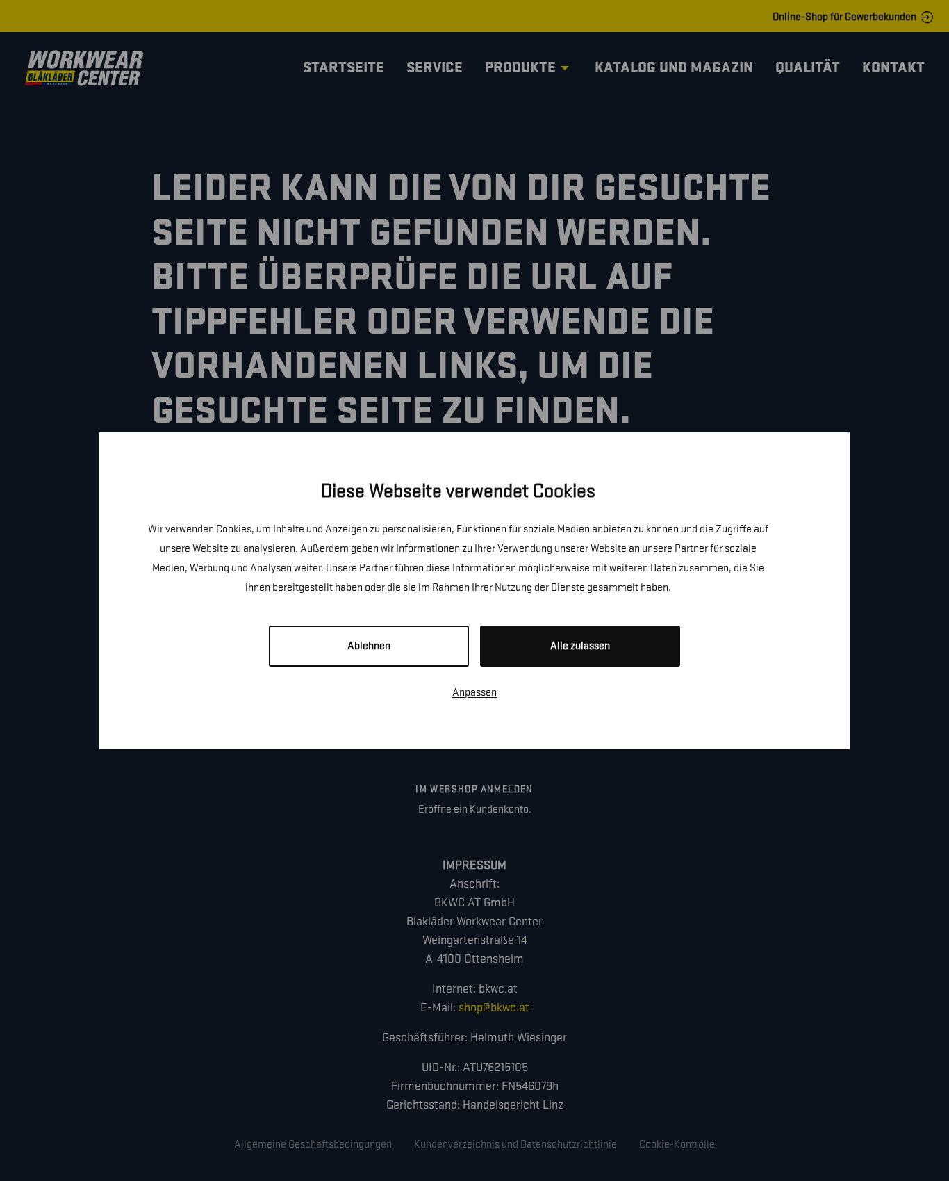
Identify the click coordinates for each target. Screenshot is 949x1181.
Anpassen (474, 692)
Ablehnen (368, 646)
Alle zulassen (580, 646)
